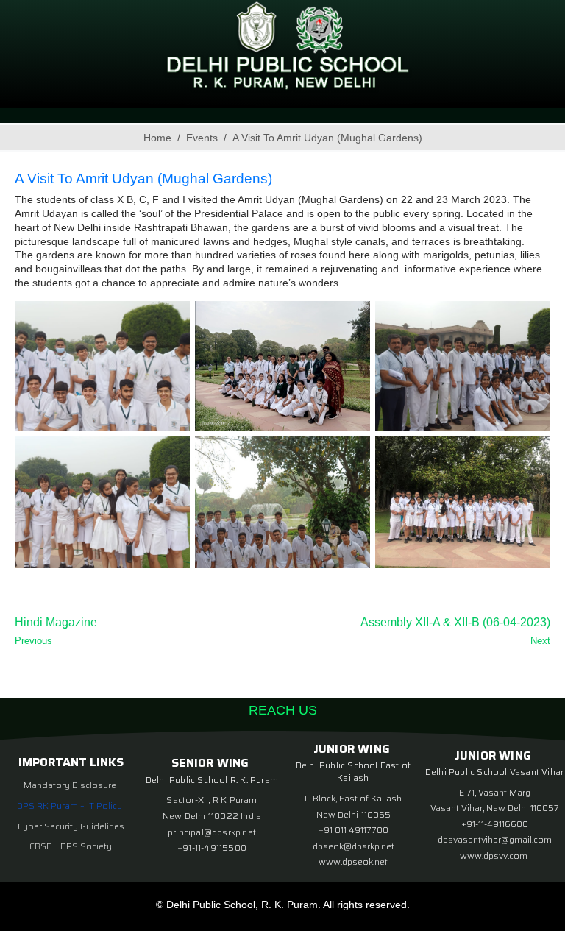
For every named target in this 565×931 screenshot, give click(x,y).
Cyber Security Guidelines (71, 826)
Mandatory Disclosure (70, 785)
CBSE (41, 846)
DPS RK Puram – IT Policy (69, 806)
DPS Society (86, 846)
